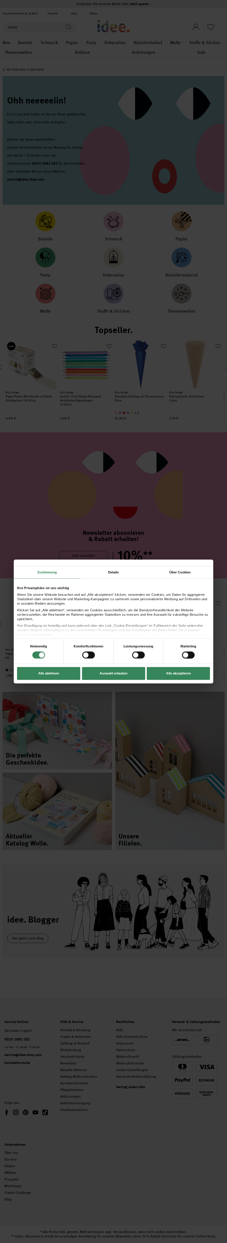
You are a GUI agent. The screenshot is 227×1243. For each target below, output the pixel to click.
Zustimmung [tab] (47, 572)
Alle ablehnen (48, 673)
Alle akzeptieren (178, 673)
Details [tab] (113, 572)
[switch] (88, 655)
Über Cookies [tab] (180, 572)
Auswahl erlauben (113, 673)
